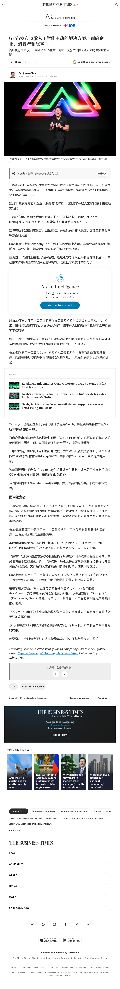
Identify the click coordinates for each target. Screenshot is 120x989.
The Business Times (42, 958)
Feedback (103, 698)
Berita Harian (77, 958)
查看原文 (102, 173)
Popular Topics (18, 811)
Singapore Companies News (74, 811)
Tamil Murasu (92, 958)
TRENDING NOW (18, 750)
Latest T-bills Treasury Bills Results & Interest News (33, 818)
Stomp (104, 958)
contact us (26, 967)
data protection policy (99, 967)
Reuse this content (80, 698)
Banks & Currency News (43, 811)
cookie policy (81, 967)
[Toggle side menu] (3, 4)
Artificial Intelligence (33, 686)
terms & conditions (64, 967)
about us (15, 967)
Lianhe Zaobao (61, 958)
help (36, 967)
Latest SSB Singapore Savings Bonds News (83, 818)
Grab (13, 686)
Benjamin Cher (27, 73)
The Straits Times (21, 958)
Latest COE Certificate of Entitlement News (30, 823)
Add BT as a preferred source (93, 62)
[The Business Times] (57, 4)
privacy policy (47, 967)
